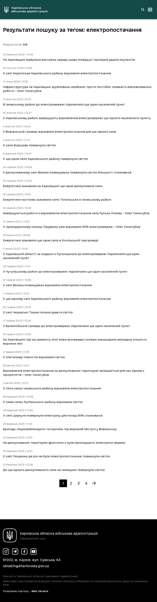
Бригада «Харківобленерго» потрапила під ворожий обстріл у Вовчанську (60, 429)
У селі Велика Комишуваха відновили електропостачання (47, 285)
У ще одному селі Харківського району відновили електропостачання (57, 298)
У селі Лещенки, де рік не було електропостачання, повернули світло (56, 456)
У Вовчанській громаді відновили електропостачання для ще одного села (59, 131)
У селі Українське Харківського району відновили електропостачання (57, 73)
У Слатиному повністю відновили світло (34, 357)
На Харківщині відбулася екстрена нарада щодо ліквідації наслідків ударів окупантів (69, 59)
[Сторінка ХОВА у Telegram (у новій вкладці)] (15, 551)
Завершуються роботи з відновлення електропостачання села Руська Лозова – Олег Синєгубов (76, 213)
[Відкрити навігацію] (150, 9)
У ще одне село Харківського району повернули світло (45, 158)
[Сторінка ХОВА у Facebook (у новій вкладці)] (24, 551)
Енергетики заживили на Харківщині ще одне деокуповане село (52, 186)
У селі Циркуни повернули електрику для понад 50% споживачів (52, 415)
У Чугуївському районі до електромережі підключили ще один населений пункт (65, 271)
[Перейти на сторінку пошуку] (142, 9)
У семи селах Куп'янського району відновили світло (43, 402)
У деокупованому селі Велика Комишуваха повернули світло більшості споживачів (67, 172)
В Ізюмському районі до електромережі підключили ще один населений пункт (64, 104)
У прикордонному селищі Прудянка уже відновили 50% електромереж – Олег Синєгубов (71, 226)
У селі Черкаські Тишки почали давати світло (38, 312)
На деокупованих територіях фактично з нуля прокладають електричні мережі (64, 442)
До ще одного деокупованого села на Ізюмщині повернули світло (54, 469)
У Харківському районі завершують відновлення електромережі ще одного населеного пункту (76, 118)
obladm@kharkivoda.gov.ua (26, 566)
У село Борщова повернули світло (29, 145)
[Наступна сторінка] (94, 483)
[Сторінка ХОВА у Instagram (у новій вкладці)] (6, 551)
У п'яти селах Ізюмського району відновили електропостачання (52, 388)
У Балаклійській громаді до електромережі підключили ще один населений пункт (66, 326)
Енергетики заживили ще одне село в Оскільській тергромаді (50, 240)
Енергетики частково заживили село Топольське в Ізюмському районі (57, 199)
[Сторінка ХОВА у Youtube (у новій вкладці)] (33, 551)
